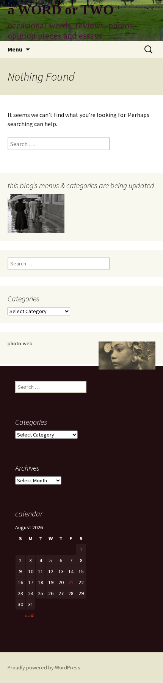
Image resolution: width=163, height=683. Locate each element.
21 (71, 582)
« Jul (29, 615)
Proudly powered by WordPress (44, 667)
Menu (15, 49)
